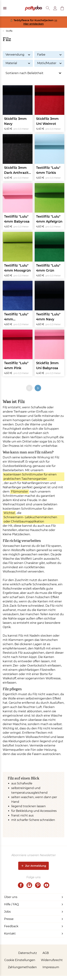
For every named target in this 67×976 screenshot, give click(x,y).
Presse (9, 919)
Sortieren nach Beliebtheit (24, 73)
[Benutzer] (55, 8)
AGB (46, 953)
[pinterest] (38, 885)
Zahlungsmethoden (22, 967)
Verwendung (15, 54)
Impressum (51, 967)
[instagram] (29, 885)
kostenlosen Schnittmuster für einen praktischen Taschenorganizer (30, 476)
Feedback (11, 926)
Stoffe (8, 30)
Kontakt (10, 933)
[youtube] (46, 885)
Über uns (10, 897)
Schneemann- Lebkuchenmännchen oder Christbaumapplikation (30, 519)
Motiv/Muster (46, 63)
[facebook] (21, 885)
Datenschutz (27, 953)
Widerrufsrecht (52, 960)
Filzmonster (19, 491)
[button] (62, 8)
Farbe (41, 54)
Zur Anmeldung (35, 865)
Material (11, 63)
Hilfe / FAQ (11, 904)
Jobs (7, 911)
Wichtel (9, 513)
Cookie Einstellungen (19, 960)
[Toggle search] (48, 8)
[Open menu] (5, 8)
